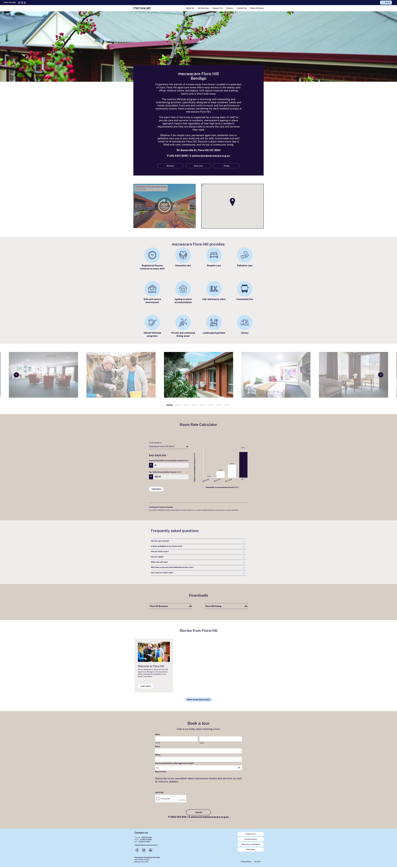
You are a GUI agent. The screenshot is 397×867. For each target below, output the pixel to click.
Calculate (156, 489)
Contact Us (242, 8)
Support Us (217, 8)
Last (202, 743)
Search (387, 2)
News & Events (257, 8)
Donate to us (250, 834)
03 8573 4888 (143, 839)
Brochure (170, 166)
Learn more (146, 686)
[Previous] (16, 374)
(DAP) (165, 472)
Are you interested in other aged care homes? (174, 763)
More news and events (198, 699)
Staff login (250, 849)
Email (157, 746)
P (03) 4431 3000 (177, 155)
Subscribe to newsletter (250, 844)
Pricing (226, 166)
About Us (190, 8)
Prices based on (155, 443)
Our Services (203, 8)
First (157, 743)
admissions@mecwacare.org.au (211, 155)
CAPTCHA (159, 792)
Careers (229, 8)
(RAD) (168, 460)
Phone (157, 754)
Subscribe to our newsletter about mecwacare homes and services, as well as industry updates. (198, 780)
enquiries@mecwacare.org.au (145, 845)
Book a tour (198, 166)
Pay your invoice (251, 839)
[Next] (380, 374)
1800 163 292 (178, 816)
